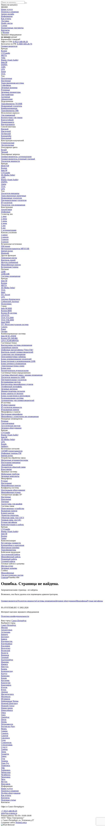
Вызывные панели (9, 511)
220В (3, 271)
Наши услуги (7, 9)
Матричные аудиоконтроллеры (14, 460)
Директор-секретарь (10, 515)
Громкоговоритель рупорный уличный (18, 159)
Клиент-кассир (7, 513)
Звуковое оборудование (65, 601)
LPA (3, 69)
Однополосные (7, 143)
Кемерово (5, 676)
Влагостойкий (7, 120)
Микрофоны (81, 601)
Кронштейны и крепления (12, 545)
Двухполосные (7, 145)
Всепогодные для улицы (11, 117)
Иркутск (4, 667)
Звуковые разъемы (9, 568)
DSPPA (4, 64)
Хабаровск (5, 770)
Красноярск (6, 685)
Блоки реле (6, 368)
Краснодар (5, 683)
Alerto (3, 184)
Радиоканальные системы (12, 398)
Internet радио (7, 251)
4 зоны (4, 223)
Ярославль (5, 784)
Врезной (4, 129)
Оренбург (5, 717)
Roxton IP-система (9, 313)
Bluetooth (5, 253)
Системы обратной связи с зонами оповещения (21, 375)
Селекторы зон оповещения (13, 354)
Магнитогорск (7, 694)
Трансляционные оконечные (13, 196)
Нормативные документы (12, 28)
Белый (4, 150)
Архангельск (6, 630)
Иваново (5, 662)
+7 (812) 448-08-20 (9, 811)
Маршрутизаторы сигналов (13, 391)
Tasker (3, 538)
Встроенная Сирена (9, 267)
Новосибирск (7, 710)
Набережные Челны (9, 701)
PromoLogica (21, 822)
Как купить (6, 19)
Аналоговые (6, 209)
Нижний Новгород (9, 703)
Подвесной (6, 133)
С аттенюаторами (8, 230)
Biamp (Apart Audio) (9, 60)
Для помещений (8, 115)
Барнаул (4, 634)
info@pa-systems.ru (9, 813)
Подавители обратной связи (13, 467)
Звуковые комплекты (10, 476)
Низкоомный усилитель (11, 106)
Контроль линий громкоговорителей (17, 352)
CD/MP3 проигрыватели (12, 451)
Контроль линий (8, 260)
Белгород (5, 637)
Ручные (4, 481)
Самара (4, 731)
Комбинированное (9, 108)
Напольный (6, 138)
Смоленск (5, 738)
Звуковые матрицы (9, 389)
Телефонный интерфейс (11, 386)
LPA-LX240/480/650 (10, 340)
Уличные (5, 501)
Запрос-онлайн (7, 14)
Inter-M (4, 62)
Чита (3, 779)
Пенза (3, 719)
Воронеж (5, 655)
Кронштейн (6, 136)
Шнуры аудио (7, 566)
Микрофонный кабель (10, 557)
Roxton (4, 51)
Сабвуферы (6, 85)
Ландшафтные (7, 94)
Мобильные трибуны (10, 474)
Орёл (3, 715)
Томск (3, 756)
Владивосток (6, 641)
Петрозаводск (7, 724)
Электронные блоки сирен (12, 366)
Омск (3, 713)
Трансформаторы (8, 550)
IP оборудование (8, 405)
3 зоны (4, 221)
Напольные (6, 499)
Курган (4, 687)
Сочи (3, 740)
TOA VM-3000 (7, 320)
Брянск (4, 639)
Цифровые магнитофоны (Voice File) (17, 350)
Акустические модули (10, 426)
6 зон (3, 228)
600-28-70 (24, 44)
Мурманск (5, 699)
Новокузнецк (7, 708)
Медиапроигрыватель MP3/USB (15, 248)
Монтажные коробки (10, 547)
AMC (3, 67)
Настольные (6, 483)
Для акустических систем (12, 575)
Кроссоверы (6, 469)
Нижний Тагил (7, 706)
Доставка (5, 21)
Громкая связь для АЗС (11, 520)
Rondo (4, 444)
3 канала (4, 239)
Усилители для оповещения (13, 205)
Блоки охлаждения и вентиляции (15, 396)
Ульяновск (5, 765)
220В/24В (5, 274)
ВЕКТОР (5, 166)
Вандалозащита (8, 124)
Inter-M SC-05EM (8, 336)
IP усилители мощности (11, 407)
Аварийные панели (9, 347)
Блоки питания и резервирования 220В (18, 361)
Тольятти (5, 754)
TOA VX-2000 (7, 317)
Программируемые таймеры (13, 357)
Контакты (5, 30)
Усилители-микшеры (10, 193)
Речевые (4, 421)
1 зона (3, 216)
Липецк (4, 692)
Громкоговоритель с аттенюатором (16, 156)
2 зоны (4, 219)
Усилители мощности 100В (13, 377)
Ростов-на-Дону (8, 726)
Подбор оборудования (10, 793)
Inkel (3, 292)
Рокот (3, 329)
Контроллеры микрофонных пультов (17, 384)
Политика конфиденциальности (15, 616)
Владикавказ (6, 644)
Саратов (4, 736)
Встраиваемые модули (11, 382)
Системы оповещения (45, 601)
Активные (5, 97)
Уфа (3, 768)
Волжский (5, 650)
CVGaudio (5, 53)
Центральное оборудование (13, 490)
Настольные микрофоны (12, 414)
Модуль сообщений (9, 262)
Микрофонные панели (11, 265)
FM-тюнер (5, 246)
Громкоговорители (9, 601)
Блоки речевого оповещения (13, 363)
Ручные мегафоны (95, 601)
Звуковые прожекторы (11, 92)
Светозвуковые (7, 423)
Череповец (5, 777)
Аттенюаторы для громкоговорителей (17, 400)
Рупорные (5, 90)
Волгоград (5, 648)
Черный (4, 152)
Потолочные (6, 78)
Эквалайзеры (7, 465)
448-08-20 (20, 42)
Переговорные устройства (12, 508)
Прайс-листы (7, 23)
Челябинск (5, 775)
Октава (4, 331)
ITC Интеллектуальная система (14, 324)
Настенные (6, 81)
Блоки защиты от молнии (12, 393)
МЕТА (4, 55)
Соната (4, 327)
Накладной (6, 131)
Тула (3, 758)
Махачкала (5, 696)
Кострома (5, 680)
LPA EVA (5, 315)
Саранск (4, 733)
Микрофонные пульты (11, 492)
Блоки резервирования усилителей (16, 359)
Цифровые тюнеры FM (11, 453)
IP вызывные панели (10, 409)
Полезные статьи (8, 800)
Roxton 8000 (6, 311)
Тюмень (4, 761)
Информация (6, 16)
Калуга (4, 673)
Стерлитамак (6, 745)
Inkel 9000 (5, 322)
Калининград (7, 671)
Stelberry (4, 446)
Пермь (4, 722)
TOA (3, 74)
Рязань (4, 729)
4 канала (4, 242)
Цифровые (5, 212)
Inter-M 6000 (6, 308)
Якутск (4, 781)
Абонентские (7, 99)
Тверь (3, 752)
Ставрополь (6, 742)
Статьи (4, 25)
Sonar (3, 71)
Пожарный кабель (9, 559)
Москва (4, 627)
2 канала (4, 237)
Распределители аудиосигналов (15, 370)
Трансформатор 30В (10, 110)
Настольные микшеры (10, 462)
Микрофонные (7, 573)
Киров (4, 678)
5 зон (3, 225)
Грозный (5, 657)
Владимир (5, 646)
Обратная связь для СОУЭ (12, 518)
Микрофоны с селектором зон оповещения (20, 416)
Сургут (4, 747)
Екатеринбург (7, 660)
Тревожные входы (9, 258)
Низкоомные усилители (11, 198)
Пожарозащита (7, 122)
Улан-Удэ (5, 763)
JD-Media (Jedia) (8, 175)
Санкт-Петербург (19, 621)
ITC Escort (5, 294)
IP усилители (6, 202)
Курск (3, 690)
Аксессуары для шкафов (11, 504)
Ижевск (4, 664)
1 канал (4, 235)
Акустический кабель (10, 554)
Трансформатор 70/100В (11, 104)
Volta (3, 58)
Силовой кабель (8, 561)
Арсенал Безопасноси (10, 299)
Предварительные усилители (14, 200)
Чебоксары (5, 772)
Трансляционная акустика (12, 83)
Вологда (4, 653)
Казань (4, 669)
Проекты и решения (10, 12)
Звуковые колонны (9, 87)
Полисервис (6, 304)
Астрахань (5, 632)
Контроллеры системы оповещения (16, 345)
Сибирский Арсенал (10, 301)
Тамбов (4, 749)
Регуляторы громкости (11, 543)
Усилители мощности (26, 601)
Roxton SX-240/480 (9, 338)
